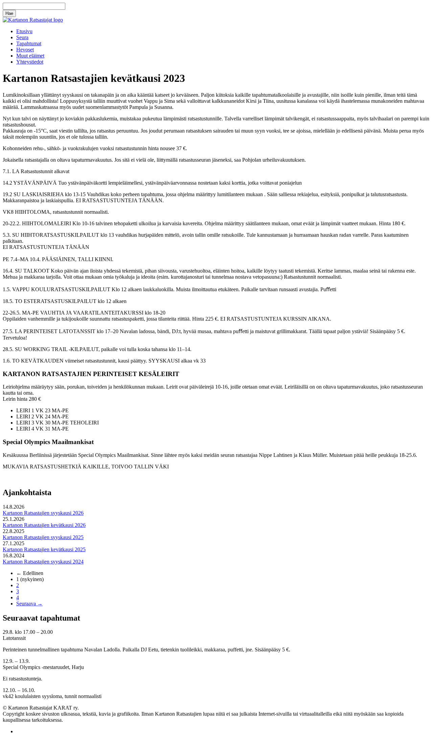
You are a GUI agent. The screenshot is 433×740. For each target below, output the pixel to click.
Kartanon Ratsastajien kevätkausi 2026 (44, 525)
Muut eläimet (30, 56)
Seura (22, 37)
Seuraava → (29, 603)
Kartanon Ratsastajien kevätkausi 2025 (44, 549)
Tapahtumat (28, 43)
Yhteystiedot (29, 62)
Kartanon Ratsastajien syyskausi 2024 (43, 561)
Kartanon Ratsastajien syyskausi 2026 (43, 513)
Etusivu (24, 31)
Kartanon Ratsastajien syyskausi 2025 (43, 537)
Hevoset (25, 49)
